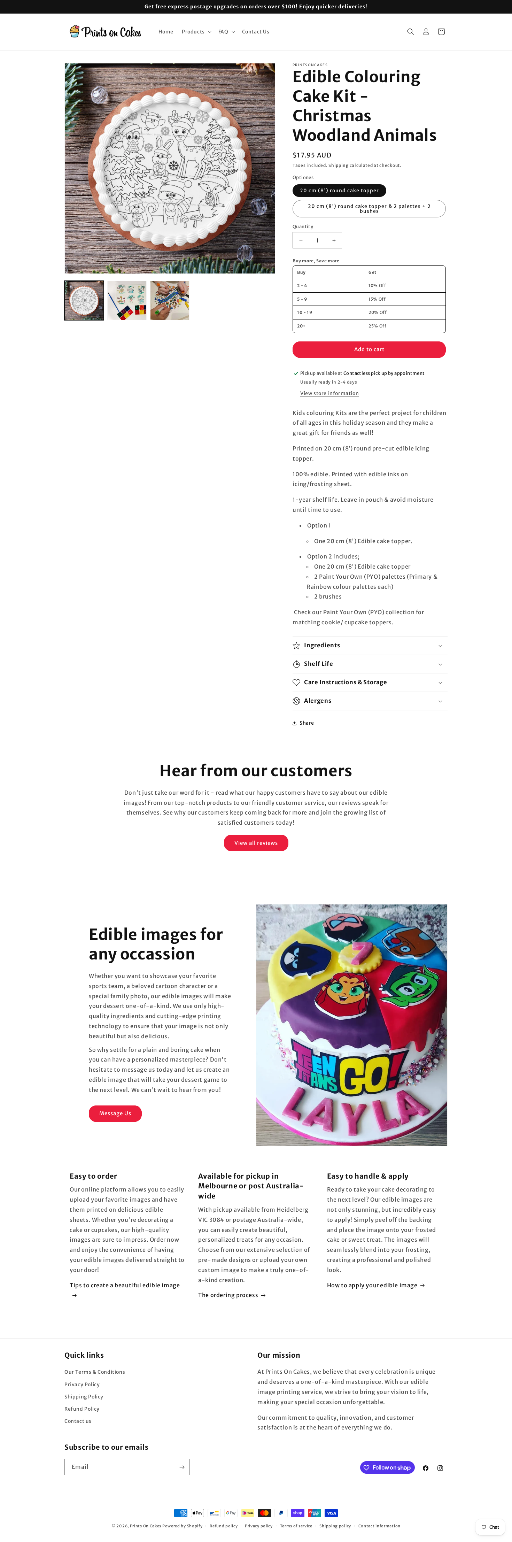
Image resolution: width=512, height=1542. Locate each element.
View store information (329, 393)
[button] (196, 31)
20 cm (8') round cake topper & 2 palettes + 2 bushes (369, 208)
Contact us (78, 1421)
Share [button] (307, 723)
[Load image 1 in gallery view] (84, 300)
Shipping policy (335, 1525)
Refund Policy (82, 1409)
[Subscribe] (181, 1467)
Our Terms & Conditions (94, 1372)
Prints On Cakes (146, 1526)
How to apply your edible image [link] (372, 1285)
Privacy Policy (82, 1384)
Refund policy (224, 1525)
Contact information (379, 1525)
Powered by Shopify (182, 1526)
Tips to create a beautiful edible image (125, 1285)
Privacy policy (259, 1525)
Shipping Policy (83, 1397)
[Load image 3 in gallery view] (169, 300)
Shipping (338, 165)
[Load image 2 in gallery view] (127, 300)
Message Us (115, 1113)
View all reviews (256, 843)
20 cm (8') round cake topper (339, 190)
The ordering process (228, 1295)
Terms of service (296, 1525)
